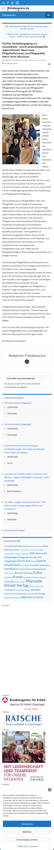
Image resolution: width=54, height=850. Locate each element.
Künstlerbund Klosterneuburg (34, 577)
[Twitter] (12, 2)
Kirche (11, 573)
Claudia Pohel (9, 554)
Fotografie (24, 557)
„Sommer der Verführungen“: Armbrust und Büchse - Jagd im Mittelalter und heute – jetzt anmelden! (26, 477)
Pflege (27, 590)
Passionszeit (19, 590)
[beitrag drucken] (49, 63)
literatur (16, 582)
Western (17, 598)
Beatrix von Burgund (35, 546)
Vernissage (40, 593)
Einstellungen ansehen (27, 839)
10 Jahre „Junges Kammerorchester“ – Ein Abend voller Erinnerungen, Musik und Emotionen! (25, 505)
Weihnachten (9, 598)
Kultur (38, 572)
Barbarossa (21, 546)
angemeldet (20, 383)
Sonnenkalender (21, 594)
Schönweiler (9, 594)
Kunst (18, 576)
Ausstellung (10, 546)
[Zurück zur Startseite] (27, 8)
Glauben (34, 565)
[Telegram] (17, 2)
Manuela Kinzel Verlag (23, 583)
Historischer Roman (24, 569)
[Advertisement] (23, 650)
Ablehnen (27, 831)
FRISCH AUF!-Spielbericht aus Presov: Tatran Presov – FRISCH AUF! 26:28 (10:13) (27, 35)
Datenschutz (23, 846)
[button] (49, 789)
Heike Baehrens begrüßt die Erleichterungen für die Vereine (28, 27)
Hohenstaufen (39, 569)
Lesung (8, 581)
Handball (9, 568)
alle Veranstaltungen (14, 530)
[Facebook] (8, 2)
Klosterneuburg (24, 572)
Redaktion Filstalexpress (14, 60)
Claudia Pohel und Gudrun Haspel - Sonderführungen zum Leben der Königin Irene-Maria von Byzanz (24, 449)
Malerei (22, 582)
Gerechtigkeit (25, 565)
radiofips (35, 589)
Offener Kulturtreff (36, 586)
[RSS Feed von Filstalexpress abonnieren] (3, 2)
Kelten (6, 573)
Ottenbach (9, 590)
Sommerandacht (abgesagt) (17, 402)
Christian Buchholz (37, 550)
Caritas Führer (25, 550)
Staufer (31, 594)
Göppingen (44, 565)
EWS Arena (36, 553)
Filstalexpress (9, 15)
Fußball (33, 561)
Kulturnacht (8, 577)
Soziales (42, 60)
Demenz (18, 554)
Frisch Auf (23, 561)
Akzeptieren (27, 824)
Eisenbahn (25, 554)
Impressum (33, 846)
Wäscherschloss (32, 597)
